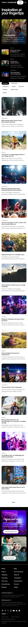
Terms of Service (15, 617)
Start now (4, 581)
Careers (16, 584)
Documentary (6, 584)
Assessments (18, 581)
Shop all (16, 574)
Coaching (4, 578)
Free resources (18, 571)
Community (17, 578)
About (3, 568)
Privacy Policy (5, 617)
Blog (15, 568)
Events (4, 571)
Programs (4, 574)
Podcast (4, 587)
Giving (16, 587)
